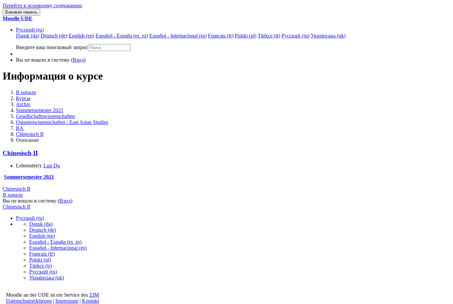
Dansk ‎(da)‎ (40, 224)
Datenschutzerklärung (29, 301)
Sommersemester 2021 (39, 110)
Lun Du (51, 165)
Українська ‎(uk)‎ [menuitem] (328, 35)
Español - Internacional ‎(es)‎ (58, 248)
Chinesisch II (29, 134)
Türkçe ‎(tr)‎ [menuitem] (269, 35)
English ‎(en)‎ (42, 236)
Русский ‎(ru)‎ (30, 29)
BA (20, 128)
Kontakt (90, 301)
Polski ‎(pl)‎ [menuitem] (245, 35)
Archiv (23, 104)
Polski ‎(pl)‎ (40, 260)
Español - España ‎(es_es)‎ (55, 242)
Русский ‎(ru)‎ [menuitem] (295, 35)
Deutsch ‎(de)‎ (42, 230)
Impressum (66, 301)
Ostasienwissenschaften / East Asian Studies (62, 122)
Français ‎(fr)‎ (42, 254)
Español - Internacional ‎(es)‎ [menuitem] (178, 35)
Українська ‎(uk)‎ (46, 277)
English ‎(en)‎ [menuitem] (81, 35)
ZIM (94, 295)
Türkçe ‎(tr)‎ (40, 266)
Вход (78, 60)
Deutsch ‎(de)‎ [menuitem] (53, 35)
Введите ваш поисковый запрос (52, 47)
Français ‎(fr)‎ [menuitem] (220, 35)
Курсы (23, 98)
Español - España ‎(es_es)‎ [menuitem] (122, 35)
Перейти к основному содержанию (42, 5)
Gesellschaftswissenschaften (45, 116)
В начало (26, 92)
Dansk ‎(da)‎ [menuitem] (27, 35)
